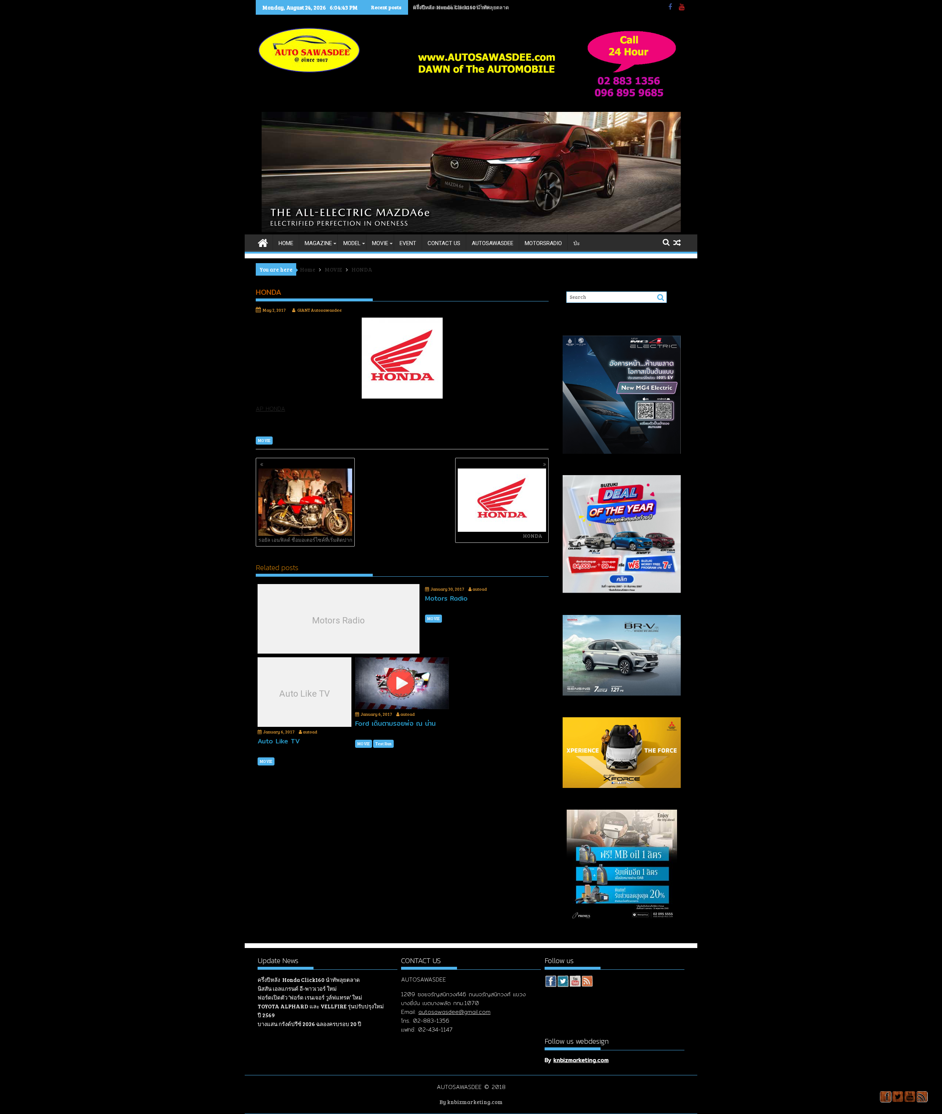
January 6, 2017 (279, 732)
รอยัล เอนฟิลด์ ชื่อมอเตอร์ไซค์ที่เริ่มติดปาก (305, 539)
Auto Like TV (304, 693)
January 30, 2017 (447, 589)
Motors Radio (338, 620)
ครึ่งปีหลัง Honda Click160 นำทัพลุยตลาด (309, 979)
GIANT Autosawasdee (319, 310)
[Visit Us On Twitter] (563, 982)
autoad (479, 589)
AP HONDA (270, 408)
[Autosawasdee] (471, 230)
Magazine (318, 243)
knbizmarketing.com (581, 1060)
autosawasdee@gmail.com (454, 1012)
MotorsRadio (543, 243)
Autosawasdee (492, 243)
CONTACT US (444, 243)
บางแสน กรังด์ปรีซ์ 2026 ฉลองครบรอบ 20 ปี (309, 1024)
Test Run (383, 743)
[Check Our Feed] (587, 982)
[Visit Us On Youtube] (575, 982)
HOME (286, 243)
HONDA (532, 535)
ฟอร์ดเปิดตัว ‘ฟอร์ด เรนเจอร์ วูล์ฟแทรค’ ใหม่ (310, 997)
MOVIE (380, 243)
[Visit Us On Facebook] (551, 982)
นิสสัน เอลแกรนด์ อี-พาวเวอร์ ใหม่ (451, 7)
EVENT (408, 243)
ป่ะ (576, 243)
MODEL (352, 243)
